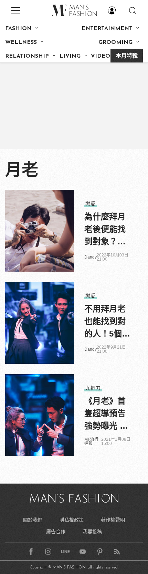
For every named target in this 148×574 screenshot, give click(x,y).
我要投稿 (92, 531)
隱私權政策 (72, 520)
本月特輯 (127, 56)
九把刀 (93, 388)
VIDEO (100, 56)
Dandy (90, 257)
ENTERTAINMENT (107, 28)
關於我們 (32, 520)
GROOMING (115, 42)
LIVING (70, 56)
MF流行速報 (91, 441)
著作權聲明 (113, 520)
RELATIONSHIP (27, 56)
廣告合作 (55, 531)
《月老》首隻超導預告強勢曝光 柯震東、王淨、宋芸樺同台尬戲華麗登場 (106, 414)
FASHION (18, 28)
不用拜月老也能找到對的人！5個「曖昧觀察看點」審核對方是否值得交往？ (105, 322)
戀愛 (90, 203)
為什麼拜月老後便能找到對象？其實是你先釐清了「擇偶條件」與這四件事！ (105, 230)
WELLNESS (21, 42)
